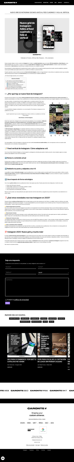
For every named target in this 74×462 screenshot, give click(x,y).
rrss (41, 423)
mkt (34, 423)
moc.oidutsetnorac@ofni (37, 440)
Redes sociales (36, 321)
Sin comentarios (49, 58)
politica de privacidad (21, 300)
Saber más (9, 367)
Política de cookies (44, 445)
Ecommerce (35, 318)
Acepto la (18, 300)
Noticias (61, 318)
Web (55, 2)
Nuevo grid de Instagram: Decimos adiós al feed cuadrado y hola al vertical (39, 12)
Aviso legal (37, 445)
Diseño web (25, 318)
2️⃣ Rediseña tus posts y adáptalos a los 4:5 (15, 84)
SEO (51, 321)
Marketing (45, 2)
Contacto (66, 2)
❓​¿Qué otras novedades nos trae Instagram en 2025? (15, 87)
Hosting (44, 318)
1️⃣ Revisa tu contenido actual (12, 83)
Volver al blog (7, 17)
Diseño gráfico (14, 318)
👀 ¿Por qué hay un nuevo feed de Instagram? (14, 80)
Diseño (51, 2)
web (29, 423)
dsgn (22, 423)
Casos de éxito (38, 2)
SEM (45, 321)
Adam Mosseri (17, 128)
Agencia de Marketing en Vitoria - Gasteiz (37, 419)
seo (46, 423)
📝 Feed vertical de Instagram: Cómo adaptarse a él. (15, 82)
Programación (25, 321)
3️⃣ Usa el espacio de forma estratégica (14, 86)
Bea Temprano (40, 58)
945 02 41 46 (37, 442)
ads (52, 423)
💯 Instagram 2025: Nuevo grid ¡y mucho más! (14, 88)
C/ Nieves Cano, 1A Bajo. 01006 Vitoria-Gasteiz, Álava (37, 437)
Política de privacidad (30, 445)
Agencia (60, 2)
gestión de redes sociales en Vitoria (25, 242)
